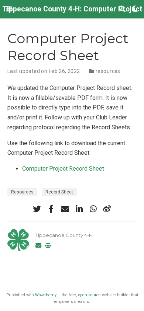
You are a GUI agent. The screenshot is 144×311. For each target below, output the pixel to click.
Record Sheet (59, 192)
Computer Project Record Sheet (63, 168)
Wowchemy (45, 295)
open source (89, 295)
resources (108, 71)
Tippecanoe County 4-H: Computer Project (72, 9)
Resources (22, 192)
